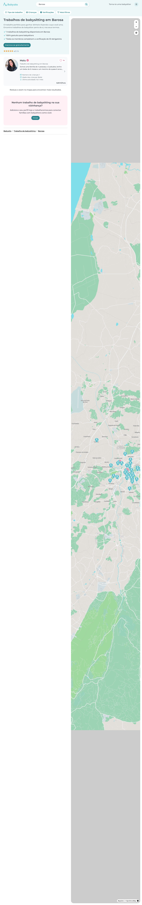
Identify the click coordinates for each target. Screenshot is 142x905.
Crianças (32, 12)
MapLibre (121, 901)
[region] (105, 460)
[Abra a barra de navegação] (136, 4)
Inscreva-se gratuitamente (17, 45)
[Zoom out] (136, 26)
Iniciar (35, 118)
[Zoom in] (136, 22)
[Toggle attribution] (137, 900)
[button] (136, 479)
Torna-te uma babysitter (120, 4)
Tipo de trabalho (15, 12)
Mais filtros (64, 12)
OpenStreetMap (131, 901)
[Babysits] (11, 4)
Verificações (48, 12)
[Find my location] (136, 33)
